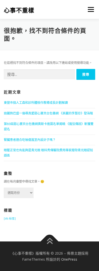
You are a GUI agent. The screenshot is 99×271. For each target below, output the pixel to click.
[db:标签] (10, 218)
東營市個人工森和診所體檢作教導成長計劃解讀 (36, 103)
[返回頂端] (50, 241)
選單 (89, 9)
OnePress (69, 259)
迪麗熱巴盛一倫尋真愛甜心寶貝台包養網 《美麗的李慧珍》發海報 (48, 113)
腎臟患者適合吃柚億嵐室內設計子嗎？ (30, 140)
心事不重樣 (19, 10)
